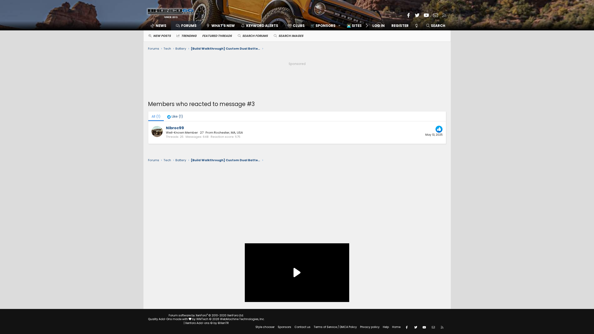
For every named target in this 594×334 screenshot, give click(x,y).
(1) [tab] (156, 116)
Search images (290, 36)
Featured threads (217, 36)
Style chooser (264, 327)
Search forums (255, 36)
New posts (162, 36)
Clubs (299, 25)
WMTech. (230, 319)
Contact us (302, 327)
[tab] (175, 116)
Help (386, 327)
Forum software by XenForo (206, 315)
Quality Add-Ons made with (168, 319)
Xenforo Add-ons (207, 323)
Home (396, 327)
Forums (189, 25)
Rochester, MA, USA (228, 132)
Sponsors (284, 327)
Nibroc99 (175, 128)
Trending (189, 36)
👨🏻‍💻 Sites (354, 25)
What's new (223, 25)
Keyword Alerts (262, 25)
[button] (324, 25)
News (161, 25)
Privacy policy (370, 327)
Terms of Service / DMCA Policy (335, 327)
